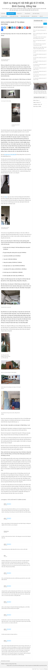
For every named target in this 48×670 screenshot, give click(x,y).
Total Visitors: (35, 106)
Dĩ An (6, 196)
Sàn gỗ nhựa (27, 13)
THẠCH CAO (19, 13)
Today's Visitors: (36, 102)
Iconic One (34, 668)
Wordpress (46, 668)
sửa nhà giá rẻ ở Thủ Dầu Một (10, 154)
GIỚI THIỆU (3, 13)
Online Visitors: (36, 100)
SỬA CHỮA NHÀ (11, 13)
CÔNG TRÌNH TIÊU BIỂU (25, 16)
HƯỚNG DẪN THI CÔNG (14, 16)
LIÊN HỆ (41, 16)
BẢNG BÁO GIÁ (34, 16)
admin (5, 503)
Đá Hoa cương (4, 16)
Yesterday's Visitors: (37, 104)
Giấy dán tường (36, 13)
